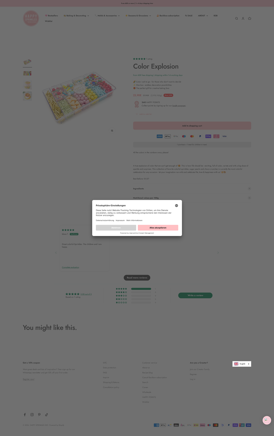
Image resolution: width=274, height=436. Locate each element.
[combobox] (241, 364)
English (242, 363)
